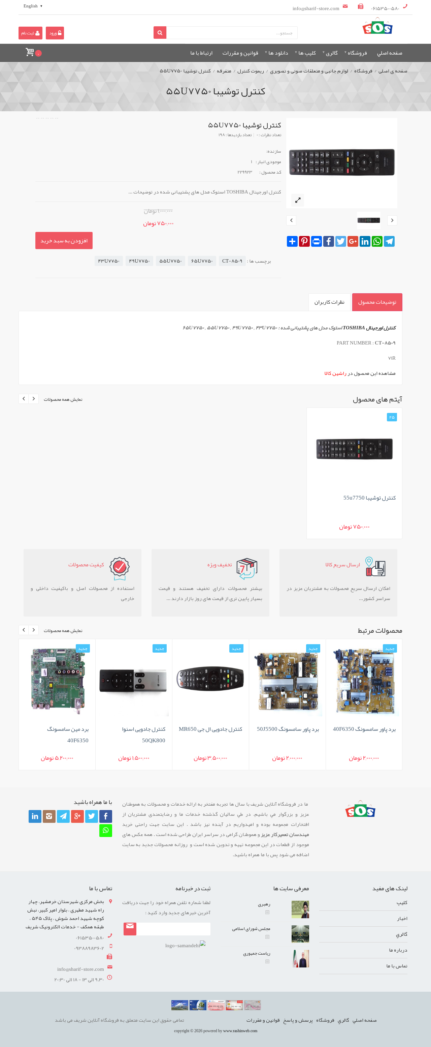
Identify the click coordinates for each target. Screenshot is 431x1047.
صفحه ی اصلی (392, 71)
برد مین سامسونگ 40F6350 (68, 734)
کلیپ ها (307, 53)
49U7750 (139, 261)
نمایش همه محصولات (63, 399)
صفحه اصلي (389, 53)
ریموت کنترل (250, 71)
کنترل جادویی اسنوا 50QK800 (143, 734)
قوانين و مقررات (240, 53)
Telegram (62, 830)
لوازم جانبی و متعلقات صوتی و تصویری (309, 71)
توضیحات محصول (377, 302)
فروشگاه (357, 53)
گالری (332, 53)
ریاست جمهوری (256, 953)
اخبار (402, 918)
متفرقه (224, 71)
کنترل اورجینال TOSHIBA (369, 328)
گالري (401, 934)
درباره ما (398, 950)
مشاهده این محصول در (360, 373)
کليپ (402, 902)
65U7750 (202, 261)
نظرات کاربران (329, 302)
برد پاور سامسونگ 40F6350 (364, 729)
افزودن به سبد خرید (64, 240)
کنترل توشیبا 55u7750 (369, 497)
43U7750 (109, 261)
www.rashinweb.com (240, 1030)
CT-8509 (232, 261)
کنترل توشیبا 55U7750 (185, 71)
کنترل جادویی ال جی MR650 (210, 729)
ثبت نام (28, 33)
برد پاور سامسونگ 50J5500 (288, 729)
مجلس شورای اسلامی (251, 928)
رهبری (264, 903)
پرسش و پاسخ (298, 1020)
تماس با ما (396, 966)
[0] (29, 49)
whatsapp (104, 844)
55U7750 (170, 261)
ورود (52, 33)
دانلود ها (278, 53)
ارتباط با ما (201, 53)
